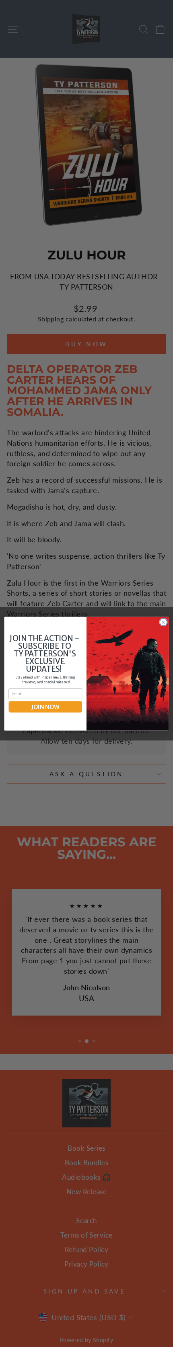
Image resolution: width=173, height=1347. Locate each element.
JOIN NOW (45, 706)
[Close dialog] (163, 621)
